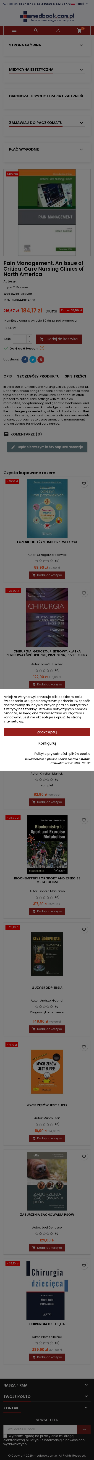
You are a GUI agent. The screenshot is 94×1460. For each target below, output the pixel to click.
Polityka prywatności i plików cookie (62, 754)
